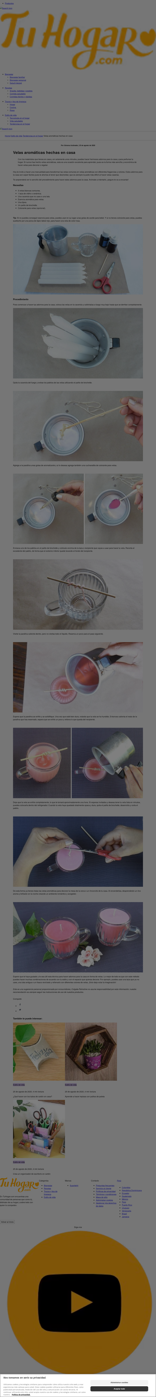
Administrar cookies (119, 1382)
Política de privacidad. (21, 1394)
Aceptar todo (119, 1389)
